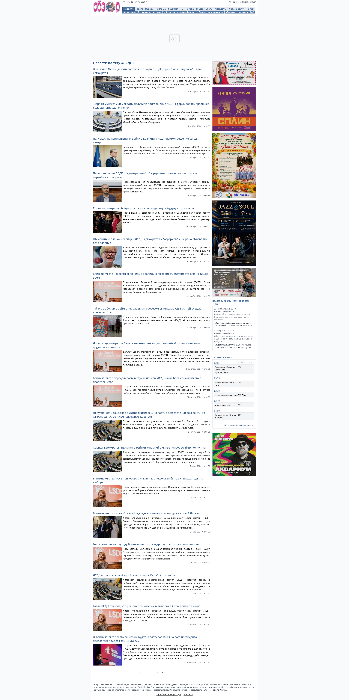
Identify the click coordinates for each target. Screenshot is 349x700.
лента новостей (131, 12)
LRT (239, 415)
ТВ (181, 8)
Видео (199, 8)
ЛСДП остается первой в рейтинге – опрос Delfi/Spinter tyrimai (134, 575)
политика (243, 12)
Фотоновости (236, 8)
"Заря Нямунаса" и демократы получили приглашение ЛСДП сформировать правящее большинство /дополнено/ (151, 105)
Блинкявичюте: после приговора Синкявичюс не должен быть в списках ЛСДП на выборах (148, 480)
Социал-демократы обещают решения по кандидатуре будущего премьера (143, 208)
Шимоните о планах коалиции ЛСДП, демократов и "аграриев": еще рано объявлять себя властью (150, 241)
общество (231, 12)
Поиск (250, 8)
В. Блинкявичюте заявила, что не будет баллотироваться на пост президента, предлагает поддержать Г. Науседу (145, 639)
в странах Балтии (186, 12)
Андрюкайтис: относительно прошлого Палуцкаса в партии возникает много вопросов (232, 317)
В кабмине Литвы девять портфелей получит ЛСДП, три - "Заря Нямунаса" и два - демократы (147, 71)
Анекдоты (220, 8)
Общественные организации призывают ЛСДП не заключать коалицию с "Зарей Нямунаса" (233, 339)
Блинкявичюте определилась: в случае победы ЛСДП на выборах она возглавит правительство (147, 380)
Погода (190, 8)
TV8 (239, 382)
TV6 (239, 367)
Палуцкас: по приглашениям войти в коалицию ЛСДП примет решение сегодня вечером (146, 140)
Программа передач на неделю (239, 425)
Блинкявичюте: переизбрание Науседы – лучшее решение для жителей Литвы (146, 513)
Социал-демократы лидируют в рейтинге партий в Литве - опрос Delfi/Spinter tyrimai (149, 447)
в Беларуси (169, 12)
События (173, 8)
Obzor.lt (160, 684)
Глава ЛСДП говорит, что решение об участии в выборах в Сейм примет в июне (146, 606)
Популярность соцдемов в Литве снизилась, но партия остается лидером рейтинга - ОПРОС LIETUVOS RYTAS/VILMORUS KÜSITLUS (150, 414)
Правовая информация (169, 694)
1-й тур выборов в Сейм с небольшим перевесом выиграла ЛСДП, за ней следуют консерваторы (148, 310)
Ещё (252, 12)
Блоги (209, 8)
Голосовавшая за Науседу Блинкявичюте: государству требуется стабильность (146, 544)
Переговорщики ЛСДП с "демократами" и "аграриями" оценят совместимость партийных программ (145, 175)
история (157, 12)
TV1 (239, 405)
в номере (146, 12)
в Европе (201, 12)
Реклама (161, 8)
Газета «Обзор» (145, 8)
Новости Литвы (219, 690)
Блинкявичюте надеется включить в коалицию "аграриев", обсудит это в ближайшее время (150, 275)
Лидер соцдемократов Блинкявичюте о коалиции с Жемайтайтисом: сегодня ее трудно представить (146, 345)
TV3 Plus (242, 395)
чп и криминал (215, 12)
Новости (128, 8)
